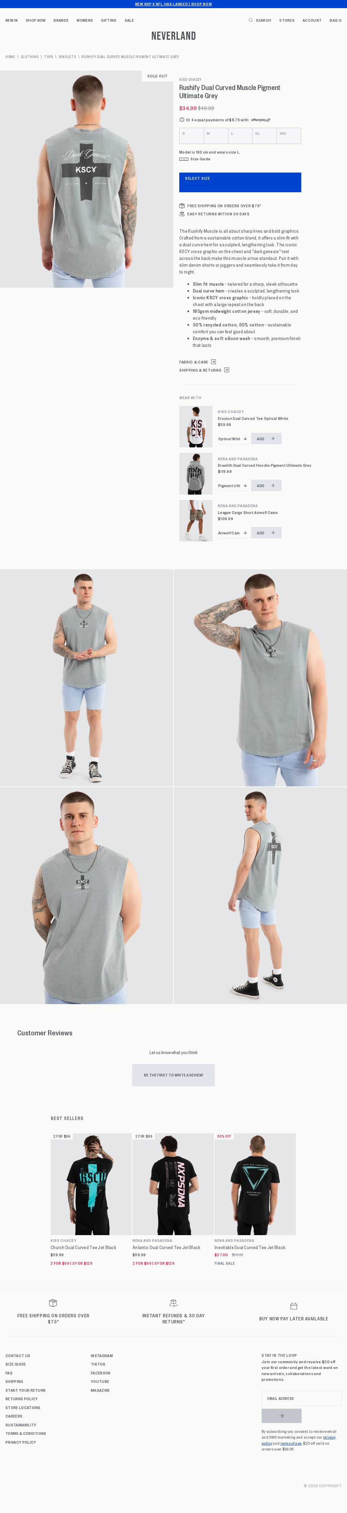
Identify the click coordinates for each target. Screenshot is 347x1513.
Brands (61, 20)
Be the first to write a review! (173, 1075)
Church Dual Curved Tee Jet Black (83, 1247)
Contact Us (17, 1355)
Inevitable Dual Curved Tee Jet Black (250, 1247)
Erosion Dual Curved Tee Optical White (253, 418)
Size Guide (15, 1364)
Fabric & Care (193, 361)
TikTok (98, 1364)
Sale (129, 20)
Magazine (100, 1390)
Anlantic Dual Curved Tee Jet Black (166, 1247)
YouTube (100, 1381)
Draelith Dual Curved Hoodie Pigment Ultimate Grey (265, 465)
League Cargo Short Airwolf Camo (248, 512)
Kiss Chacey (190, 79)
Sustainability (20, 1424)
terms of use (291, 1443)
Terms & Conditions (25, 1433)
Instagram (102, 1355)
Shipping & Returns (200, 370)
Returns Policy (21, 1398)
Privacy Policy (20, 1442)
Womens (85, 20)
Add (261, 438)
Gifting (108, 20)
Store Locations (23, 1407)
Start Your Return (25, 1390)
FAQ (9, 1372)
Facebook (101, 1372)
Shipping (14, 1381)
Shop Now (36, 20)
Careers (13, 1416)
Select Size (197, 178)
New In (11, 20)
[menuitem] (11, 20)
